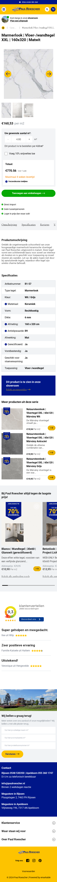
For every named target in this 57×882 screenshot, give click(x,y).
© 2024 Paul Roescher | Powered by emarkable (28, 877)
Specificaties (29, 224)
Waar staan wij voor (14, 831)
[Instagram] (33, 860)
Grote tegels (12, 27)
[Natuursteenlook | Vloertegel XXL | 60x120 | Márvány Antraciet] (12, 444)
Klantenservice (11, 822)
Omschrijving (9, 224)
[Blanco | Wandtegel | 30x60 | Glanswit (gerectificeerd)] (14, 532)
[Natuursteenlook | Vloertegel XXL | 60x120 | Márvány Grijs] (12, 468)
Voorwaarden (28, 871)
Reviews (44, 224)
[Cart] (53, 9)
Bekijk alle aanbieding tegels (16, 576)
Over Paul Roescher (14, 839)
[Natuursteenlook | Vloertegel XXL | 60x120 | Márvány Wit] (12, 419)
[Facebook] (27, 860)
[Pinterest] (40, 860)
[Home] (25, 9)
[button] (8, 74)
